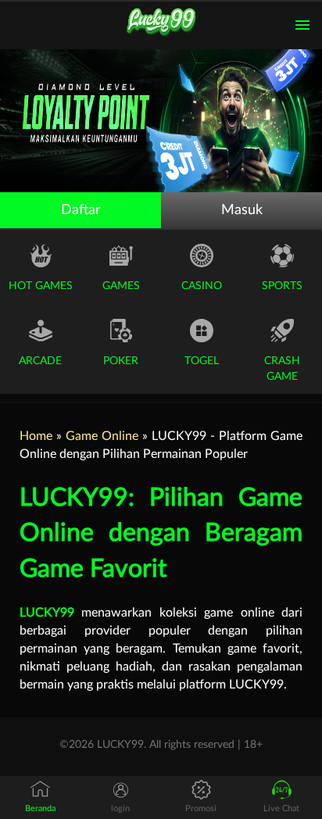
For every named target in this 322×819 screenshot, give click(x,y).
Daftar (81, 210)
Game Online (102, 436)
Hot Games (41, 286)
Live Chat (281, 808)
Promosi (200, 808)
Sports (282, 286)
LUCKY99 (47, 612)
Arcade (40, 361)
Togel (201, 361)
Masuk (242, 210)
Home (36, 436)
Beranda (40, 808)
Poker (120, 361)
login (120, 808)
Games (121, 286)
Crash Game (282, 369)
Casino (201, 286)
